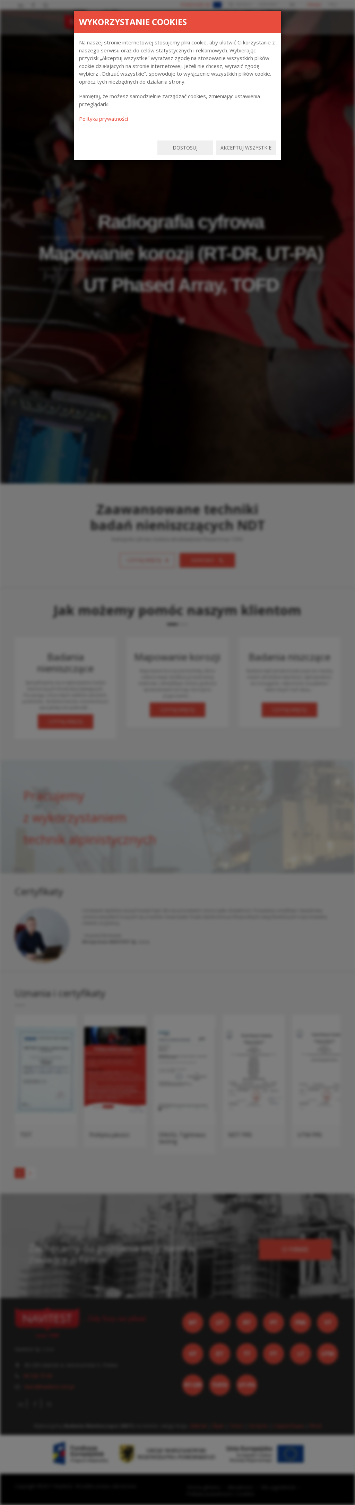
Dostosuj (185, 147)
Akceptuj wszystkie (245, 147)
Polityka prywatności (103, 118)
